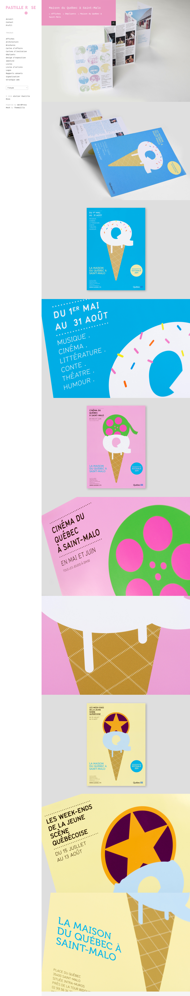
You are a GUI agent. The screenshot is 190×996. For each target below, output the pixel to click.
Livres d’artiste (14, 67)
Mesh (8, 108)
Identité (10, 61)
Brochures (10, 45)
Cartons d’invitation (16, 52)
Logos (8, 70)
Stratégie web (12, 80)
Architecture (12, 42)
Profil (9, 25)
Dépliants (10, 55)
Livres (9, 64)
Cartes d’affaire (14, 48)
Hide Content (113, 23)
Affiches (10, 39)
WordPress (22, 105)
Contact (9, 22)
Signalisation (12, 77)
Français (11, 88)
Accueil (9, 19)
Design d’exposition (16, 58)
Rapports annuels (14, 73)
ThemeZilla (19, 108)
